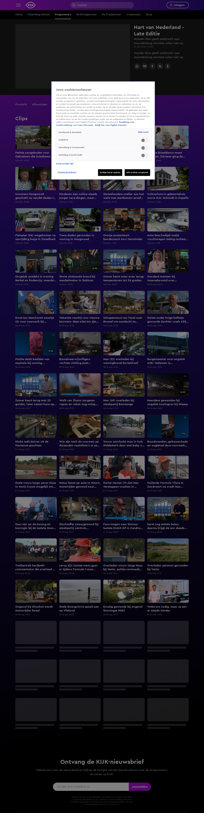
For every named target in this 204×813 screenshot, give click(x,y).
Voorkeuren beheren (67, 172)
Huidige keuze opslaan (110, 172)
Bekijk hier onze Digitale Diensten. (111, 125)
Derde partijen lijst (64, 164)
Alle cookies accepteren (137, 172)
